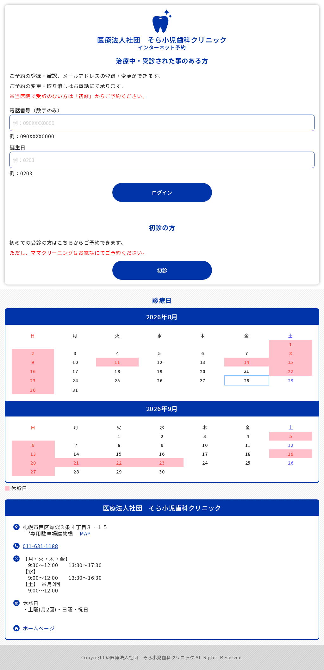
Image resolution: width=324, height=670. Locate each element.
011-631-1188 (40, 546)
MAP (85, 533)
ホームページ (39, 628)
